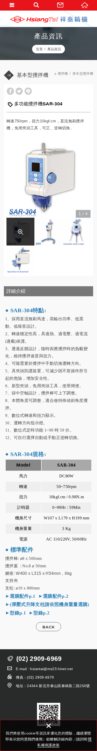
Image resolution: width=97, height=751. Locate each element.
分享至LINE (28, 91)
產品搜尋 (36, 5)
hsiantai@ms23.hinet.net (51, 669)
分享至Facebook (10, 91)
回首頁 (85, 5)
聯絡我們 (61, 5)
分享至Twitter (19, 91)
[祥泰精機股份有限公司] (48, 19)
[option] (48, 176)
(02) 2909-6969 (39, 658)
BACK (48, 627)
